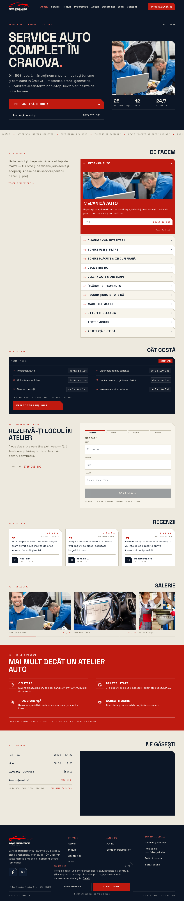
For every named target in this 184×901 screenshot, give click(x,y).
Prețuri (67, 6)
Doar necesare (72, 886)
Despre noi (108, 6)
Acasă (44, 6)
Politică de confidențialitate (155, 850)
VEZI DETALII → (164, 230)
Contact (132, 6)
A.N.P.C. (111, 843)
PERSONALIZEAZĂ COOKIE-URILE (92, 894)
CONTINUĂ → (128, 493)
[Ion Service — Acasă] (19, 7)
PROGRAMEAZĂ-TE (161, 6)
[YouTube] (23, 872)
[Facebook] (13, 872)
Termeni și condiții (155, 842)
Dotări (95, 6)
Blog (121, 6)
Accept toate (111, 886)
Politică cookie (153, 858)
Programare (81, 6)
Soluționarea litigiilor (119, 849)
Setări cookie (152, 864)
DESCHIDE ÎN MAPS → (61, 788)
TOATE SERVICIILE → (21, 183)
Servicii (55, 6)
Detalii (86, 878)
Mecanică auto (100, 203)
